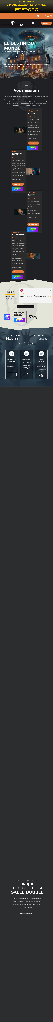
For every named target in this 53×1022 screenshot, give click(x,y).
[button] (38, 16)
